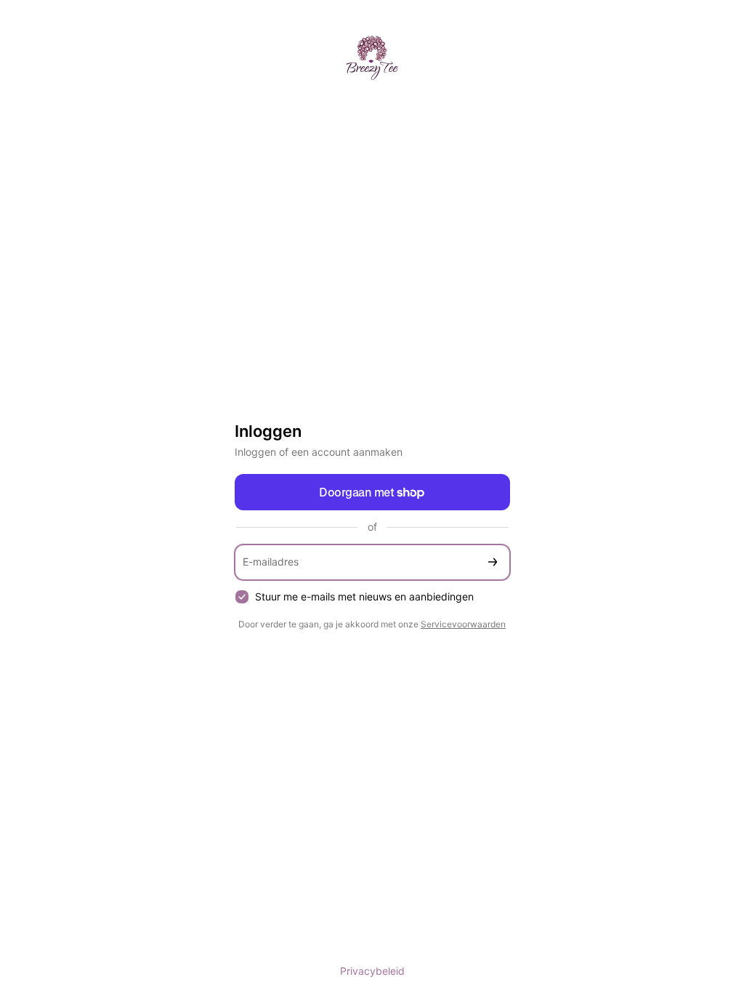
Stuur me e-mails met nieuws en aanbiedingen (364, 596)
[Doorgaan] (492, 562)
